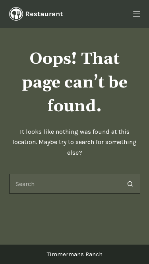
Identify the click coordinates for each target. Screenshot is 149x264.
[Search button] (130, 184)
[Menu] (136, 13)
